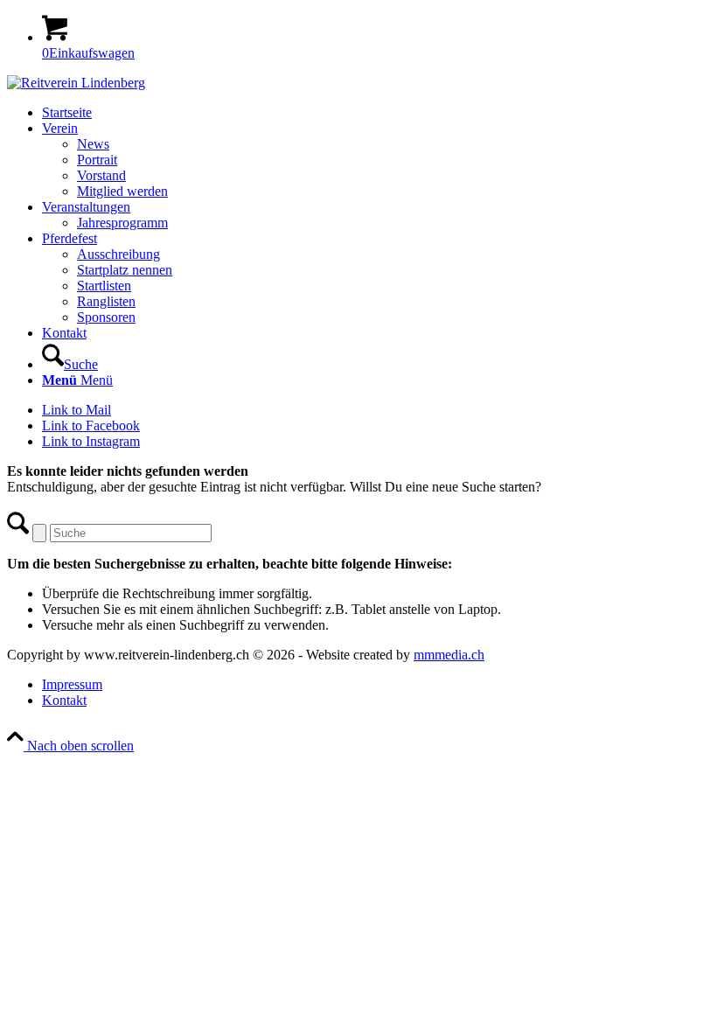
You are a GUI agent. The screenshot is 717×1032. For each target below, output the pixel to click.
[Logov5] (76, 82)
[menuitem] (376, 113)
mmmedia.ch (449, 654)
